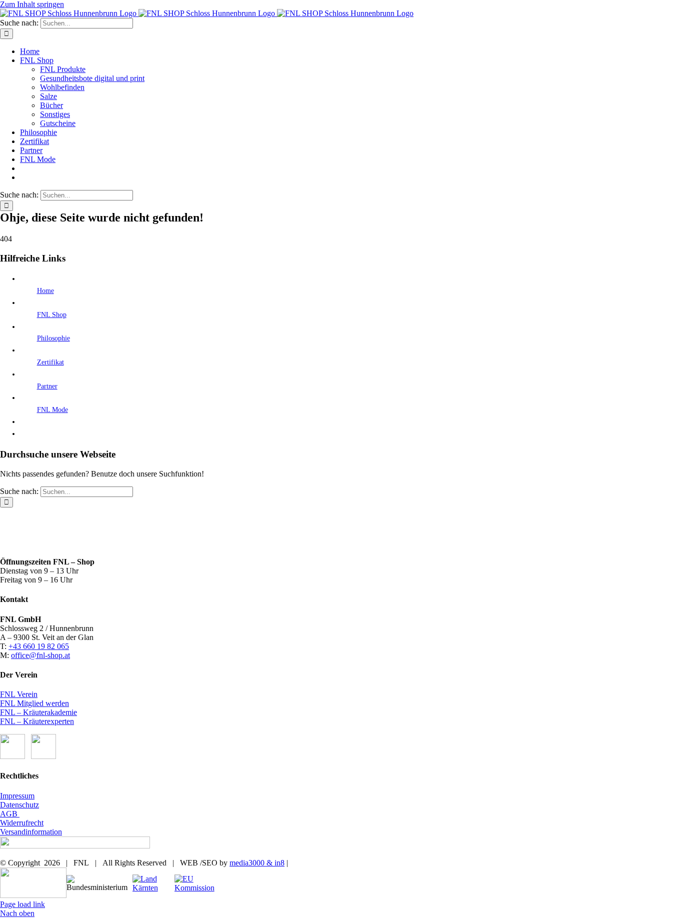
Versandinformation (31, 832)
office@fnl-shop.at (40, 655)
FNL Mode (52, 410)
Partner (47, 386)
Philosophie (53, 338)
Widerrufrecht (22, 822)
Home (45, 290)
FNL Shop (51, 314)
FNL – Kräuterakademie (38, 712)
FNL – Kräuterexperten (37, 721)
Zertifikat (50, 362)
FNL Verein (19, 694)
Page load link (22, 904)
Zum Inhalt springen (32, 4)
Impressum (17, 796)
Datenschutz (19, 804)
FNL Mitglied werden (34, 703)
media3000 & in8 (257, 862)
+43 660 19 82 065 (38, 646)
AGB (10, 814)
